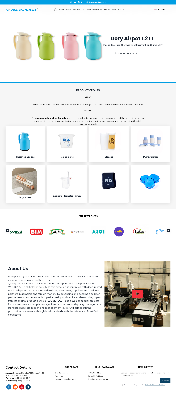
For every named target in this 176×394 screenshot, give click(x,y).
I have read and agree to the (144, 385)
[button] (7, 230)
